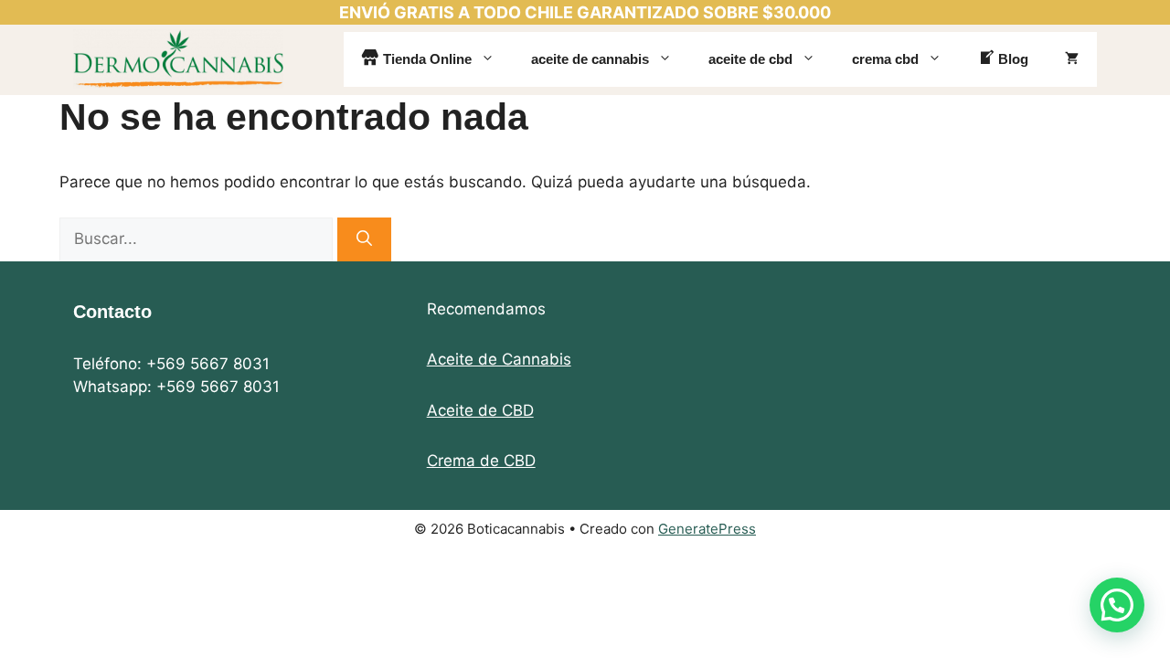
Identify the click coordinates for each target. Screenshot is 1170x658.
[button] (1117, 605)
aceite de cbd (750, 59)
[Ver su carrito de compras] (1072, 59)
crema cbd (885, 59)
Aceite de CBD (480, 410)
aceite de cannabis (590, 59)
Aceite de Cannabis (499, 359)
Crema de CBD (481, 460)
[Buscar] (364, 239)
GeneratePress (707, 528)
